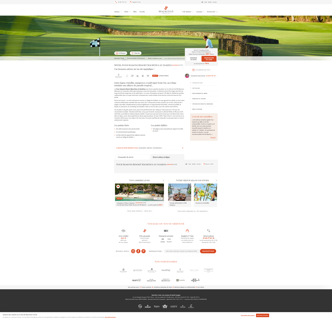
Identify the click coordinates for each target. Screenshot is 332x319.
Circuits (142, 12)
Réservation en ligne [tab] (161, 157)
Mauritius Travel (119, 58)
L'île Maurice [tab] (186, 12)
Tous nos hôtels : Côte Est (139, 211)
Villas (135, 12)
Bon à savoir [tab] (197, 109)
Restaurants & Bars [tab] (199, 93)
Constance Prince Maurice (126, 203)
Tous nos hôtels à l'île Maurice (136, 58)
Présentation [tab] (197, 83)
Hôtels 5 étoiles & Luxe (155, 58)
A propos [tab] (199, 12)
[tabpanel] (149, 116)
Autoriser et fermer (262, 315)
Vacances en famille (202, 203)
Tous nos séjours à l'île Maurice (192, 211)
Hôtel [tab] (126, 12)
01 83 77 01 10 (122, 2)
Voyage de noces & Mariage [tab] (202, 104)
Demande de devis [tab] (125, 157)
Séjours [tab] (116, 12)
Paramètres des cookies (248, 315)
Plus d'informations (110, 317)
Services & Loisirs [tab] (199, 98)
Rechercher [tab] (211, 12)
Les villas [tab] (196, 88)
